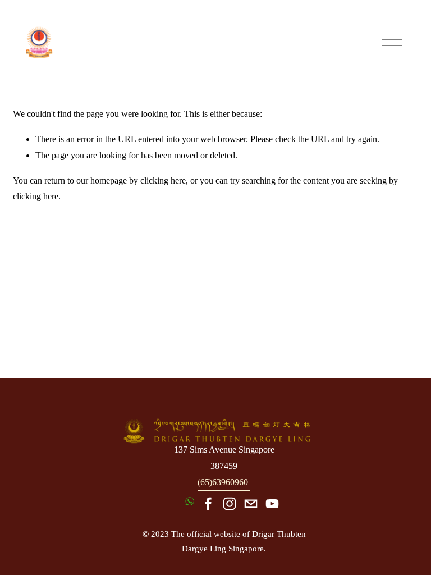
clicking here (163, 180)
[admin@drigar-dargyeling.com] (251, 503)
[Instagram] (229, 503)
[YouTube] (272, 503)
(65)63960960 (223, 482)
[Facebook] (208, 503)
